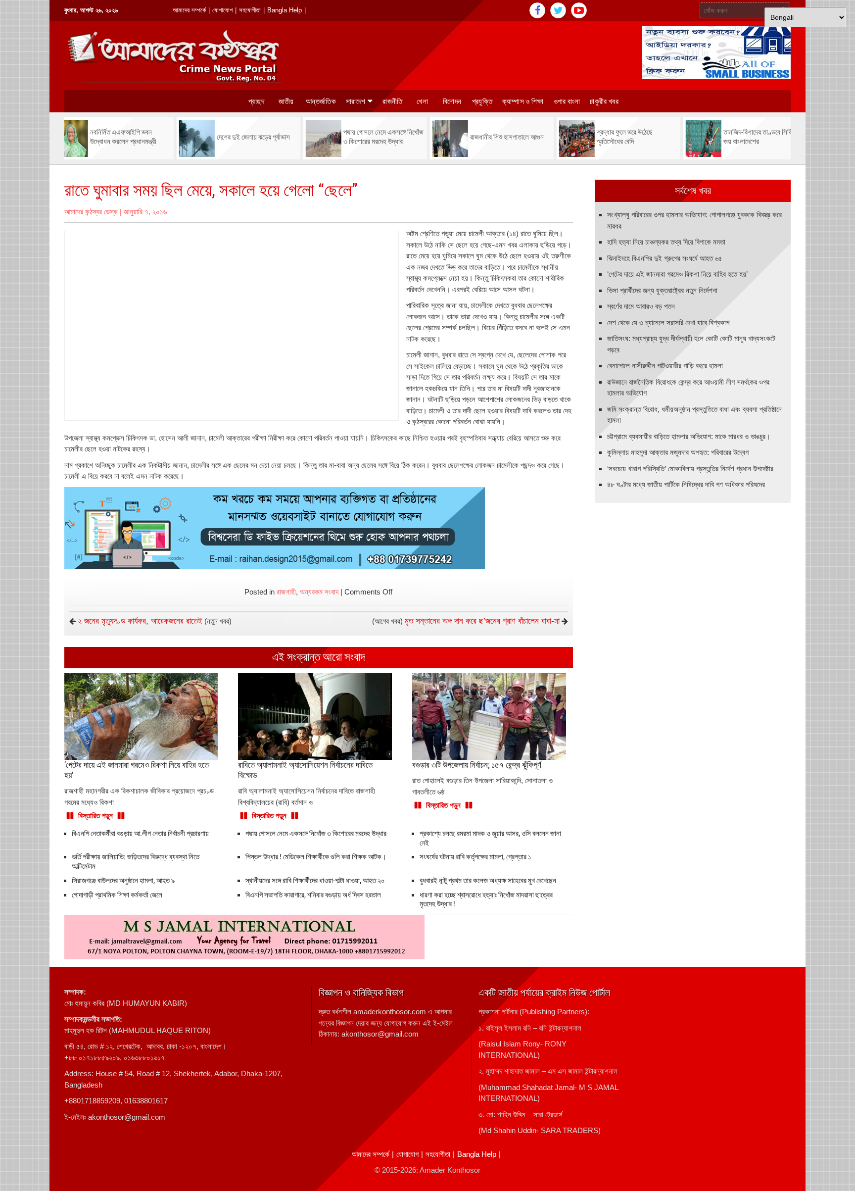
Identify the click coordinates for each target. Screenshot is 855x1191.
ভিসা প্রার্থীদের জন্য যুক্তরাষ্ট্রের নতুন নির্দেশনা (662, 290)
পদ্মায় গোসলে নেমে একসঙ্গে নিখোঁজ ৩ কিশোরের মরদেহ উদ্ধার (315, 833)
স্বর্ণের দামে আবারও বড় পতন (641, 306)
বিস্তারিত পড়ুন (95, 815)
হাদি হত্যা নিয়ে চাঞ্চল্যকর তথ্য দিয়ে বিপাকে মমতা (666, 242)
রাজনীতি (392, 101)
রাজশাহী (286, 592)
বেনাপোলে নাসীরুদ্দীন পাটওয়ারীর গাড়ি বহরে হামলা (665, 365)
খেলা (422, 101)
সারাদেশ (355, 101)
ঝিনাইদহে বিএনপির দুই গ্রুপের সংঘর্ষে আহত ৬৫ (664, 258)
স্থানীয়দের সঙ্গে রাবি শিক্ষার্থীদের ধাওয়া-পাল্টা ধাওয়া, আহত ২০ (315, 880)
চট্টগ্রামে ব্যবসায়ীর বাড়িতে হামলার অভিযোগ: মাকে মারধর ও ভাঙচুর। (688, 436)
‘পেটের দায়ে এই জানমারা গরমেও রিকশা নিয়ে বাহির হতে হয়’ (677, 274)
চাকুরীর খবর (604, 101)
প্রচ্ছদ (256, 101)
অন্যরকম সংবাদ (319, 592)
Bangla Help (284, 10)
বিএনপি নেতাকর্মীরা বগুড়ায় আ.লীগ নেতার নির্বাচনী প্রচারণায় (140, 833)
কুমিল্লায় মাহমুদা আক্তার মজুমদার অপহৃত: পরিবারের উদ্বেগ (678, 452)
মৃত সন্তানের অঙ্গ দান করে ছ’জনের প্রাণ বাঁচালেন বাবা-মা (482, 621)
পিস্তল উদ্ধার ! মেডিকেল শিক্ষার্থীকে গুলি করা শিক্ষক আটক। (315, 856)
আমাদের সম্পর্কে (189, 10)
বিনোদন (452, 101)
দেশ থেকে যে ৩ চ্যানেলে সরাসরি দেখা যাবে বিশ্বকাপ (668, 322)
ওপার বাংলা (567, 101)
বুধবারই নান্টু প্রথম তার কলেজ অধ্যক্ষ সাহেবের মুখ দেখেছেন (488, 880)
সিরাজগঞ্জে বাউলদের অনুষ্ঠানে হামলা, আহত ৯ (123, 880)
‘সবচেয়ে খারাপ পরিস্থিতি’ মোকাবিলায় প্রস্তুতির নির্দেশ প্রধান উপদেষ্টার (690, 468)
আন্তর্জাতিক (321, 101)
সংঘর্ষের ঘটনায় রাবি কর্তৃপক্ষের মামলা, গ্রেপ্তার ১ (475, 856)
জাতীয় (286, 101)
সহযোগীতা (250, 10)
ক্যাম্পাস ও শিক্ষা (523, 101)
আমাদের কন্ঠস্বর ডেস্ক (91, 211)
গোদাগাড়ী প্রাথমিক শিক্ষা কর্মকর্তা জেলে (117, 895)
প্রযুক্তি (482, 101)
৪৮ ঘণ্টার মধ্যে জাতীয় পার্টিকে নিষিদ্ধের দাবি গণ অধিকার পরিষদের (686, 484)
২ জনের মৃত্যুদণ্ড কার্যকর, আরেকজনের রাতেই (140, 621)
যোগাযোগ (222, 10)
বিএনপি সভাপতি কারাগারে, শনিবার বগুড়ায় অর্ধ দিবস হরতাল (313, 895)
